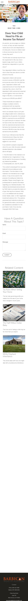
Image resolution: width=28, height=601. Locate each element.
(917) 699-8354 (16, 590)
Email (4, 233)
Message (5, 242)
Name (4, 224)
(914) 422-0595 (15, 587)
